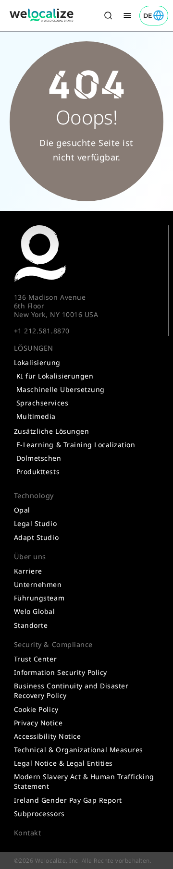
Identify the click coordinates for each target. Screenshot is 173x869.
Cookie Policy (36, 709)
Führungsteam (39, 597)
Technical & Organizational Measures (78, 749)
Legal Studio (35, 523)
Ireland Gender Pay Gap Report (68, 800)
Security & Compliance (53, 644)
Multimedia (36, 416)
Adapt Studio (36, 537)
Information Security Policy (60, 672)
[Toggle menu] (127, 15)
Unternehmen (38, 584)
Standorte (31, 625)
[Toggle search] (108, 15)
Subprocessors (39, 813)
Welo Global (34, 611)
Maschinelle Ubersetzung (60, 389)
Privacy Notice (38, 722)
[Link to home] (42, 15)
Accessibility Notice (47, 736)
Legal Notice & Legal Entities (63, 763)
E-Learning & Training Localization (76, 444)
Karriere (28, 570)
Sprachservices (42, 402)
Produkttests (38, 471)
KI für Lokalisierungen (54, 375)
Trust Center (35, 658)
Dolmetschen (39, 458)
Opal (22, 509)
